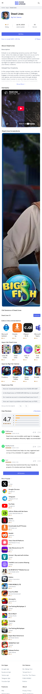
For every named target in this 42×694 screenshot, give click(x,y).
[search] (38, 3)
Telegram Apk (6, 678)
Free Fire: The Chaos (29, 675)
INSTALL (21, 34)
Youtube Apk (6, 681)
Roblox (25, 681)
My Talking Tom (27, 669)
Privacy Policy (27, 690)
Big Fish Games (16, 17)
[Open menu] (3, 3)
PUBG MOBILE (27, 678)
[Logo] (20, 3)
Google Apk (5, 669)
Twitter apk (5, 675)
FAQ (3, 690)
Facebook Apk (6, 672)
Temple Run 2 (27, 672)
